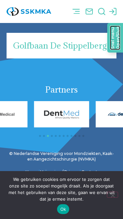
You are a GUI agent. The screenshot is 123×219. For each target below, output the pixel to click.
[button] (76, 11)
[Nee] (112, 195)
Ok (63, 209)
